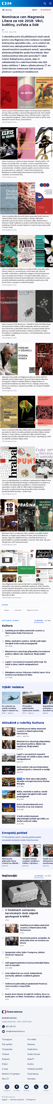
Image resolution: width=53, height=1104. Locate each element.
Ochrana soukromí (17, 1099)
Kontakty (31, 1078)
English (4, 1099)
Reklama (31, 1044)
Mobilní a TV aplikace (11, 1074)
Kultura (6, 610)
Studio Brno (32, 1049)
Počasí (5, 1064)
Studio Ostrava (33, 1054)
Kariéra (30, 1064)
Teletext (5, 1054)
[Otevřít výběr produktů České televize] (50, 3)
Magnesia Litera (32, 610)
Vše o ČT (5, 1078)
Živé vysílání (7, 1044)
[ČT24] (6, 3)
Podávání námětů (34, 1069)
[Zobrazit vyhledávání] (45, 3)
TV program (7, 1039)
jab (3, 30)
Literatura (18, 610)
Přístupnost (31, 1099)
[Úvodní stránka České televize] (12, 1011)
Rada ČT (30, 1059)
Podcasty (6, 1059)
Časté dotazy (32, 1074)
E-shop (5, 1069)
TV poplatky (7, 1049)
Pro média (31, 1039)
